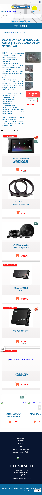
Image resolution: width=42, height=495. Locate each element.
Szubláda (16, 32)
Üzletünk (21, 441)
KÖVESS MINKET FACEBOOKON (21, 479)
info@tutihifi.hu (32, 2)
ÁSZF (21, 446)
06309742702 (12, 11)
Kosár (35, 11)
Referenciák (21, 443)
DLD (23, 32)
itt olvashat (29, 491)
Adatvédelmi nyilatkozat (21, 449)
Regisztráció (16, 21)
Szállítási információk (21, 452)
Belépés (24, 21)
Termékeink (6, 32)
